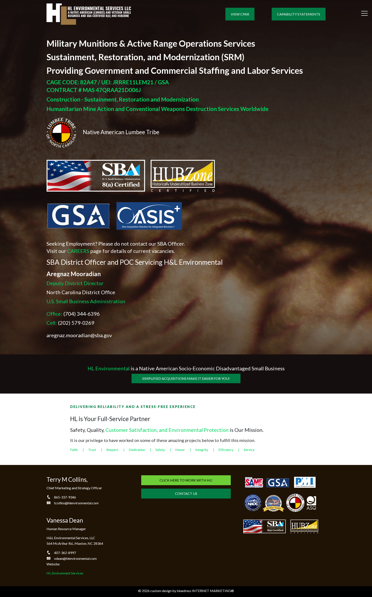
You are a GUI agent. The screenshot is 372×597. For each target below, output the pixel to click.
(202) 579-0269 (76, 323)
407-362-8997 (65, 553)
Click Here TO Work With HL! (186, 480)
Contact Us (186, 493)
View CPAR (240, 14)
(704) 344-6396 (81, 314)
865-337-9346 (65, 497)
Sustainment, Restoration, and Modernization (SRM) (145, 57)
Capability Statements (298, 14)
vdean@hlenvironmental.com (75, 558)
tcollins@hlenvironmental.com (76, 503)
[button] (364, 13)
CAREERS (78, 251)
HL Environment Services (64, 573)
